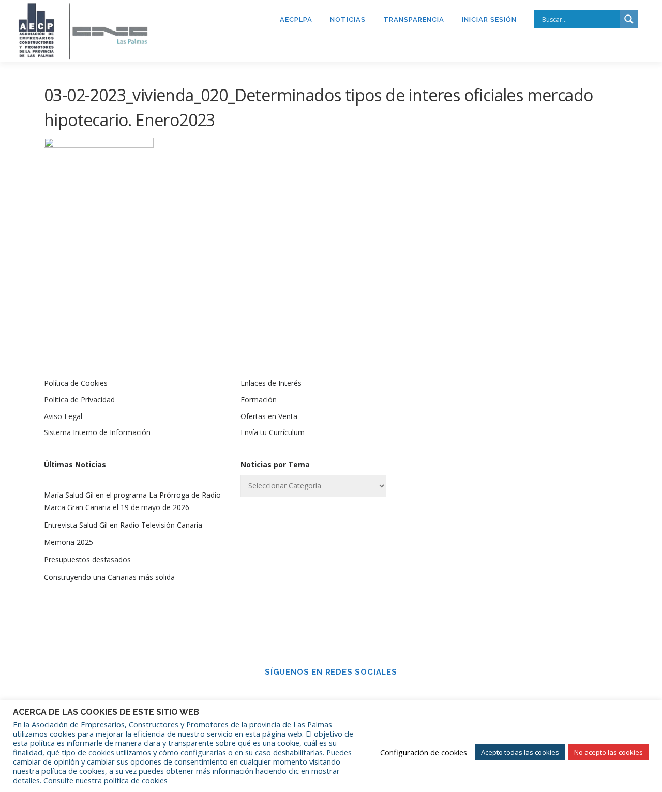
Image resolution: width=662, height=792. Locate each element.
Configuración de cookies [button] (423, 752)
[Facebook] (316, 695)
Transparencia (413, 19)
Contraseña (478, 465)
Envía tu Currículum (272, 432)
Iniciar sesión (489, 19)
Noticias (348, 19)
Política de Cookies (76, 383)
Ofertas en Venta (268, 416)
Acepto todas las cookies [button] (520, 752)
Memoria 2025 (68, 542)
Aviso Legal (63, 416)
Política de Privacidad (79, 400)
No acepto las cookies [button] (608, 752)
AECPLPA (296, 19)
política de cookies (136, 780)
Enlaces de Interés (271, 383)
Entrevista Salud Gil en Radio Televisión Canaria (123, 525)
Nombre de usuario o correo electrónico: (509, 411)
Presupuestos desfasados (87, 559)
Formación (258, 400)
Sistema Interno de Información (97, 432)
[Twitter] (345, 695)
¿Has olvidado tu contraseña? (527, 587)
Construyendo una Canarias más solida (109, 577)
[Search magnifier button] (629, 19)
